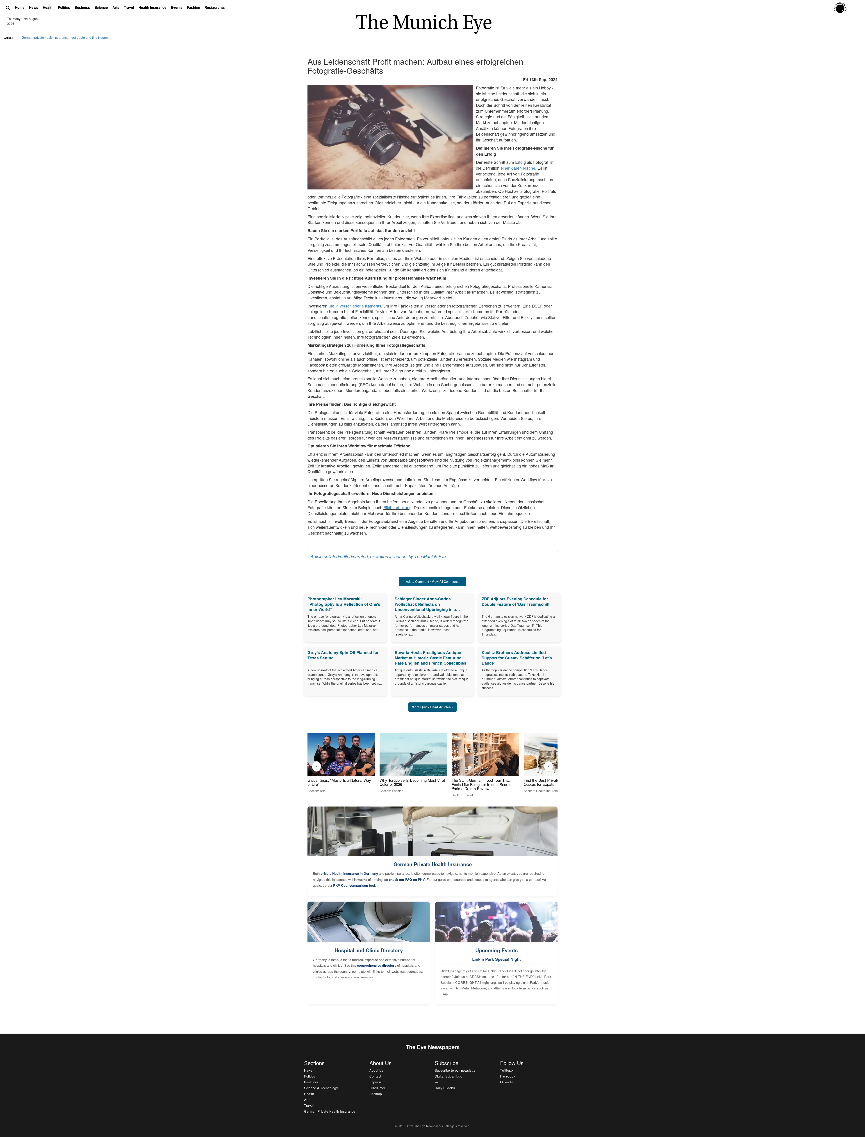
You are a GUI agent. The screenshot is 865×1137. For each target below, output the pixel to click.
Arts (115, 7)
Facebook (507, 1076)
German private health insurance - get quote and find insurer (65, 37)
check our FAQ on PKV (407, 879)
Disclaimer (377, 1088)
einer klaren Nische (518, 168)
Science (101, 7)
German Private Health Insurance (433, 864)
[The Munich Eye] (840, 8)
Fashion (193, 7)
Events (176, 7)
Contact (375, 1076)
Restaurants (215, 7)
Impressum (378, 1082)
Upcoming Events (496, 950)
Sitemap (375, 1093)
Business (82, 7)
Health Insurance (152, 7)
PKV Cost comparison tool (354, 885)
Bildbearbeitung (397, 507)
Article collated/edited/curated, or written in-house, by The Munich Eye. (378, 556)
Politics (64, 7)
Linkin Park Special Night (496, 959)
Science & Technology (321, 1088)
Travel (129, 7)
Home (20, 7)
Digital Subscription (449, 1076)
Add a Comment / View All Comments (432, 581)
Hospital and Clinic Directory (369, 950)
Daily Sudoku (445, 1088)
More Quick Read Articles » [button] (432, 707)
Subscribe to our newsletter (456, 1070)
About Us (376, 1070)
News (33, 7)
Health (48, 7)
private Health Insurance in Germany (349, 873)
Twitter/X (507, 1070)
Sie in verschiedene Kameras (354, 306)
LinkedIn (506, 1082)
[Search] (8, 7)
